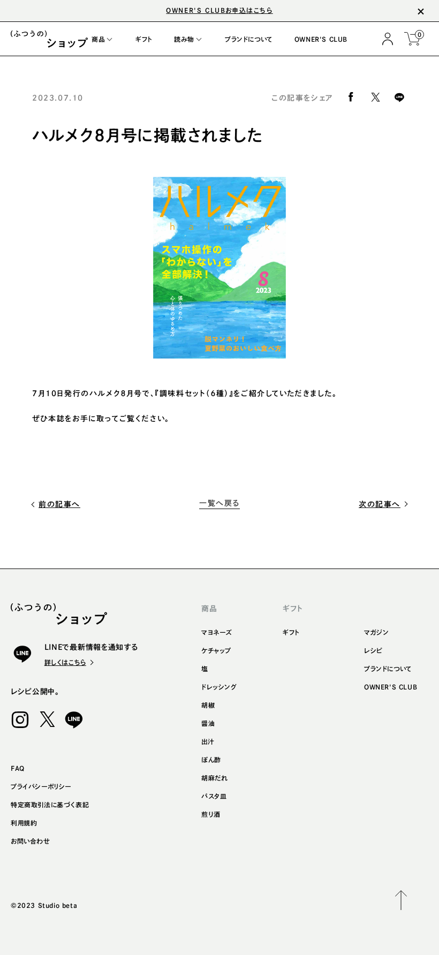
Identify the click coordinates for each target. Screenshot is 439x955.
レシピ (373, 650)
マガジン (376, 632)
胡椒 (208, 705)
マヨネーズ (216, 632)
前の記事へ (59, 504)
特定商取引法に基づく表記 (50, 804)
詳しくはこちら (65, 662)
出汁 (207, 741)
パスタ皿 (213, 796)
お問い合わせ (30, 841)
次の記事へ (379, 504)
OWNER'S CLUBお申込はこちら (219, 10)
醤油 (208, 723)
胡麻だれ (214, 778)
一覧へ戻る (219, 503)
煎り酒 (211, 814)
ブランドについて (388, 668)
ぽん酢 (211, 759)
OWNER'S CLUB (390, 687)
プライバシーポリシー (41, 786)
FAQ (18, 768)
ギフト (291, 632)
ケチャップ (216, 650)
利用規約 (24, 823)
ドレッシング (219, 687)
